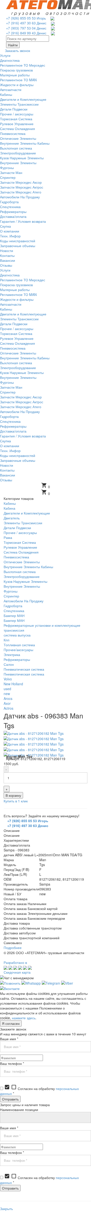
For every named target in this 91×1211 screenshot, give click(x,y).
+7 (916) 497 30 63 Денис (26, 22)
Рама (8, 537)
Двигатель (12, 517)
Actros (8, 708)
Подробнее (13, 947)
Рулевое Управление (20, 547)
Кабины (10, 503)
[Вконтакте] (10, 988)
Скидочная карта (17, 972)
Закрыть (6, 1208)
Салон (9, 664)
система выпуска (17, 635)
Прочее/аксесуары (18, 649)
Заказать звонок (17, 50)
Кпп (6, 639)
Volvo (8, 678)
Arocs (8, 698)
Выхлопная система (20, 571)
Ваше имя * (9, 1038)
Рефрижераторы (17, 659)
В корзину (13, 795)
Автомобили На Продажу (23, 600)
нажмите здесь (23, 1017)
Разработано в (15, 962)
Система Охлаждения (21, 552)
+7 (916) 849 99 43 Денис (26, 32)
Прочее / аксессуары (20, 532)
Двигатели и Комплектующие (27, 513)
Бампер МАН (14, 615)
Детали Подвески (17, 527)
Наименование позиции (19, 1109)
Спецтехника (14, 610)
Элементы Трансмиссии (23, 522)
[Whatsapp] (31, 982)
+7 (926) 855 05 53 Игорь (26, 18)
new (7, 693)
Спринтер (11, 596)
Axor (7, 703)
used (7, 688)
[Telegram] (51, 982)
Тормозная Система (20, 542)
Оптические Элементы (22, 561)
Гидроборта (13, 605)
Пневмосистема (16, 557)
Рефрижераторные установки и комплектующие (42, 625)
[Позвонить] (10, 982)
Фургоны (10, 591)
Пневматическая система (24, 669)
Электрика (12, 654)
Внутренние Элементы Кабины (28, 566)
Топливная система (19, 644)
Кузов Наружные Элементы (25, 581)
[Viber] (67, 982)
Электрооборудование (22, 576)
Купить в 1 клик (16, 800)
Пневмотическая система (24, 674)
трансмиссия (14, 630)
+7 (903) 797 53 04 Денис (26, 28)
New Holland (13, 683)
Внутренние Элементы (22, 586)
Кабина (9, 508)
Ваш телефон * (12, 1063)
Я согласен (11, 1023)
